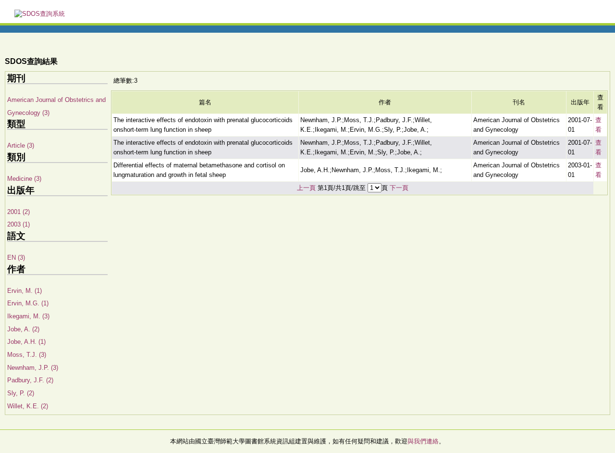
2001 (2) (18, 211)
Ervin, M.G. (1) (28, 303)
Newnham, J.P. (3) (32, 367)
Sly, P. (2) (20, 393)
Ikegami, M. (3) (28, 316)
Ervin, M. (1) (24, 290)
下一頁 (399, 187)
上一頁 (306, 187)
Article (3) (20, 145)
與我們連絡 (423, 441)
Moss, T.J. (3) (26, 354)
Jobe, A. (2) (23, 329)
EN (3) (16, 257)
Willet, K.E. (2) (27, 406)
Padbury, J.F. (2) (30, 380)
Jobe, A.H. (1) (26, 341)
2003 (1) (18, 224)
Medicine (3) (24, 178)
